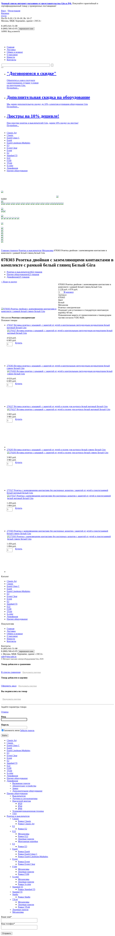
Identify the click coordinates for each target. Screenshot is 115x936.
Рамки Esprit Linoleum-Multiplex (33, 856)
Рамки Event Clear (26, 864)
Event (9, 150)
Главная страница (9, 250)
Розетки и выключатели (30, 250)
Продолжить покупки (31, 672)
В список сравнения (10, 672)
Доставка (11, 49)
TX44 (9, 163)
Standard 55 (12, 155)
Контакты (11, 59)
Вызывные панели (21, 783)
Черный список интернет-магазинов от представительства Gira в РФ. (36, 3)
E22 (8, 158)
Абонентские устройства (24, 786)
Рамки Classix (24, 821)
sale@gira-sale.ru (8, 656)
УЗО (14, 813)
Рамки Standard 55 (26, 889)
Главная (10, 47)
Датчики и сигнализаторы (24, 798)
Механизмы (47, 250)
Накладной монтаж (21, 801)
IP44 (20, 806)
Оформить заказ (8, 686)
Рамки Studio (24, 897)
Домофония (12, 168)
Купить (18, 343)
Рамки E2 (22, 829)
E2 (8, 153)
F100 (9, 160)
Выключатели (19, 796)
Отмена (4, 712)
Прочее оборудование (17, 170)
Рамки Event (24, 861)
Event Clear (12, 148)
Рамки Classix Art (26, 824)
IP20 (20, 803)
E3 (8, 145)
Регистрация (14, 11)
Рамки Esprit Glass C (27, 854)
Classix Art (12, 133)
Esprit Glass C (13, 138)
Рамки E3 (22, 846)
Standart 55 (17, 892)
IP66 (20, 808)
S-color (10, 165)
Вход (3, 11)
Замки (15, 788)
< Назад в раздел (9, 282)
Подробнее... (13, 88)
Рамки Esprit (24, 851)
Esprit (9, 140)
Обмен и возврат (15, 52)
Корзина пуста (5, 14)
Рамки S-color (24, 884)
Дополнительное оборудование (27, 791)
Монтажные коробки (28, 841)
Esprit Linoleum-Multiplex (18, 143)
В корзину (69, 292)
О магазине (12, 54)
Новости (11, 57)
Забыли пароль (27, 730)
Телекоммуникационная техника (28, 811)
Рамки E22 (23, 836)
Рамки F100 (23, 874)
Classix (10, 135)
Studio (15, 894)
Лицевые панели (26, 839)
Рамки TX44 (24, 907)
